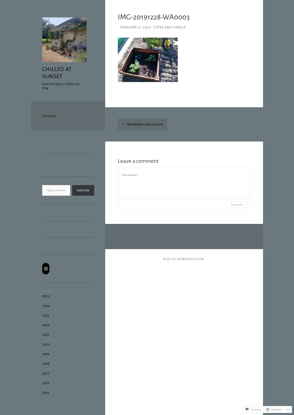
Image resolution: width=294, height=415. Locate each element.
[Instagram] (45, 268)
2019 (45, 354)
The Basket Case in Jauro (142, 124)
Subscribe (83, 190)
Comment (236, 204)
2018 (45, 364)
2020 (46, 344)
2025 (45, 296)
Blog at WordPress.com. (184, 259)
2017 (45, 373)
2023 (45, 315)
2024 (46, 306)
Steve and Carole (170, 27)
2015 (45, 393)
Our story (49, 116)
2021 (45, 335)
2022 (46, 325)
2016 (45, 383)
